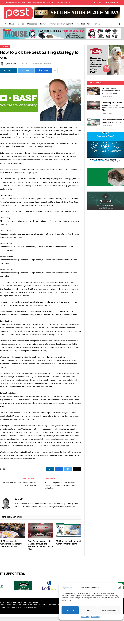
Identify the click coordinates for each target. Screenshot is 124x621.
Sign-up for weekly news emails (15, 3)
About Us (50, 3)
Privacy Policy (95, 617)
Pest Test (81, 24)
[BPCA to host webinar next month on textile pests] (68, 530)
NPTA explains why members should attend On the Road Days (11, 544)
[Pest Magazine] (18, 13)
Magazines (32, 24)
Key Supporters (93, 24)
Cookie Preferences (109, 610)
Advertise (60, 3)
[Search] (119, 24)
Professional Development (61, 24)
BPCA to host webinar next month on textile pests (68, 542)
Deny (88, 610)
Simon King (11, 64)
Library (43, 24)
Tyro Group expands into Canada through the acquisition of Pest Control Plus (40, 545)
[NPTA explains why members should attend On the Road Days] (12, 530)
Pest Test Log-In (111, 3)
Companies (5, 46)
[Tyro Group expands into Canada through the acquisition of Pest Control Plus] (40, 530)
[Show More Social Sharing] (55, 70)
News (11, 24)
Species (20, 24)
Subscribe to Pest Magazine (36, 3)
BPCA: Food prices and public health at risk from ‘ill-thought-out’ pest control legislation (61, 485)
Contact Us (68, 3)
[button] (119, 587)
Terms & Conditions (30, 607)
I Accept (70, 610)
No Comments (37, 64)
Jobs (105, 24)
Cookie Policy (85, 617)
